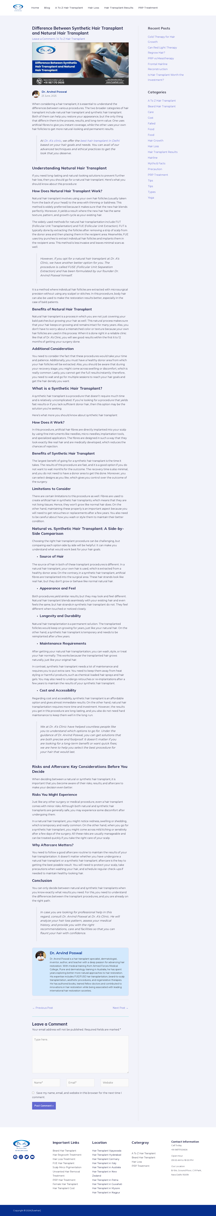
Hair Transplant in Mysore (106, 1188)
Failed (151, 123)
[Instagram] (21, 1157)
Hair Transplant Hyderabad (106, 1154)
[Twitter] (27, 1157)
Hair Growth (155, 140)
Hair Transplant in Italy (104, 1163)
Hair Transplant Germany (105, 1159)
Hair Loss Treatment (64, 1159)
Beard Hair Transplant (162, 106)
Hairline (152, 157)
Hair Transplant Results (118, 7)
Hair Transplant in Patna (105, 1180)
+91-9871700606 (179, 1149)
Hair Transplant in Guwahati (107, 1184)
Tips (150, 180)
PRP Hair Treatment (64, 1180)
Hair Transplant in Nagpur (106, 1192)
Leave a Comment (43, 38)
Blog (47, 7)
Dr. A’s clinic (52, 140)
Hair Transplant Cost (64, 1188)
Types (151, 191)
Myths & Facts (156, 163)
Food (151, 129)
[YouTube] (32, 1157)
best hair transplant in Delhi (100, 140)
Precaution (155, 169)
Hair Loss (93, 7)
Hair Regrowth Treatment (67, 1154)
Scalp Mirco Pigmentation (67, 1167)
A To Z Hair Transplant (69, 7)
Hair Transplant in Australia (106, 1167)
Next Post (120, 1007)
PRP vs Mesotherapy (161, 58)
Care (151, 112)
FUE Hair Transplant (63, 1163)
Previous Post (42, 1007)
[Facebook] (15, 1157)
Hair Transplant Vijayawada (106, 1150)
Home (35, 7)
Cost (150, 117)
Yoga (151, 197)
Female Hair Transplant (65, 1184)
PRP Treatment (148, 7)
